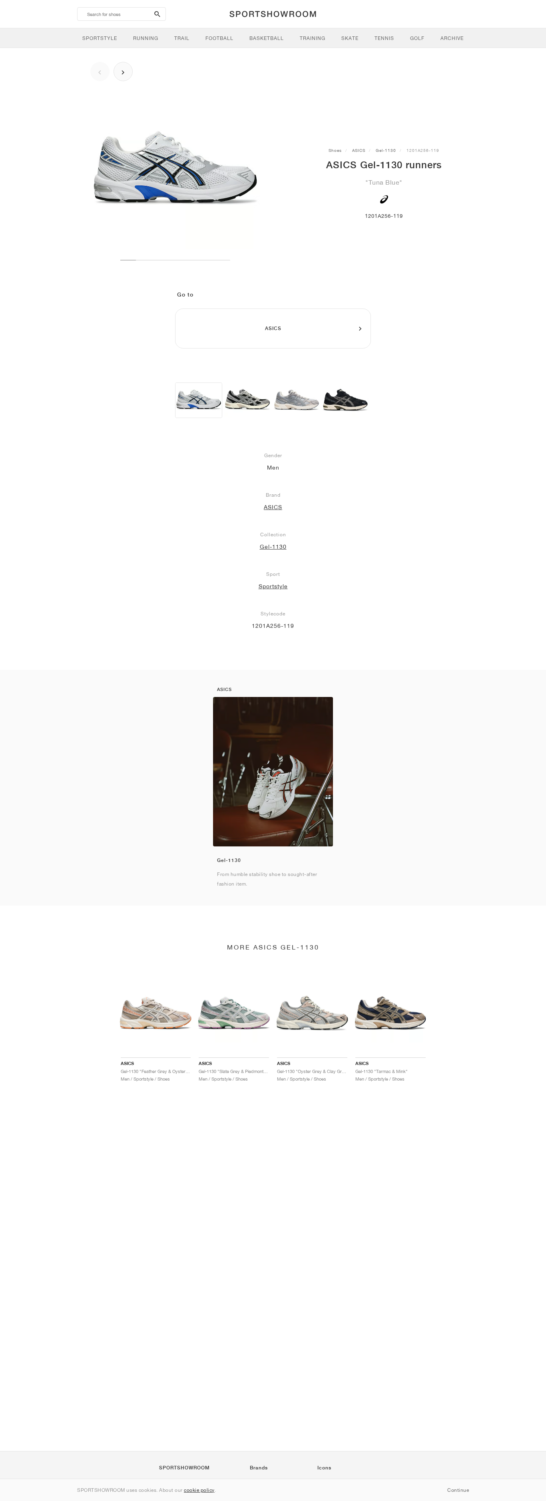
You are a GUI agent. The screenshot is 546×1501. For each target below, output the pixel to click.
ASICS (358, 150)
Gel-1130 (386, 150)
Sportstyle (273, 586)
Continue (458, 1490)
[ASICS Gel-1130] (198, 400)
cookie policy (199, 1490)
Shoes (335, 150)
